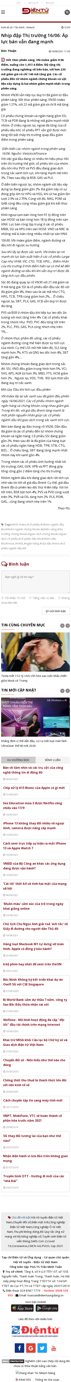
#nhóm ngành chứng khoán (22, 529)
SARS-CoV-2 (39, 1241)
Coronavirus (19, 1246)
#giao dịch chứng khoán (43, 534)
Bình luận (52, 760)
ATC (19, 3)
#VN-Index (19, 524)
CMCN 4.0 (34, 1246)
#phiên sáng (49, 529)
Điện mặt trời (40, 1222)
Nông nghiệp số (31, 1236)
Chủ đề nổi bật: (21, 1217)
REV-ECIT (33, 3)
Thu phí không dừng (26, 1231)
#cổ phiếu (33, 524)
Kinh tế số (6, 27)
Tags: (8, 524)
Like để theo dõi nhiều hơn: (36, 1319)
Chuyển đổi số (22, 1222)
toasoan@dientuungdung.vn (45, 1295)
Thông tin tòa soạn (47, 1379)
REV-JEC (50, 3)
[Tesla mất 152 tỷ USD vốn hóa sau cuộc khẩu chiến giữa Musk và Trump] (35, 657)
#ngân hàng (31, 543)
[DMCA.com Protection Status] (13, 1361)
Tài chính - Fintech (24, 27)
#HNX (19, 543)
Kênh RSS (24, 1379)
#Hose (9, 543)
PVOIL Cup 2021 (52, 1246)
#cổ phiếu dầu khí (30, 538)
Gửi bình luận (57, 611)
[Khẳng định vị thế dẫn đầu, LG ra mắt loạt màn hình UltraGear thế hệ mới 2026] (35, 723)
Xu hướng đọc (18, 760)
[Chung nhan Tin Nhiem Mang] (35, 1372)
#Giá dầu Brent (49, 543)
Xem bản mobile (35, 1302)
